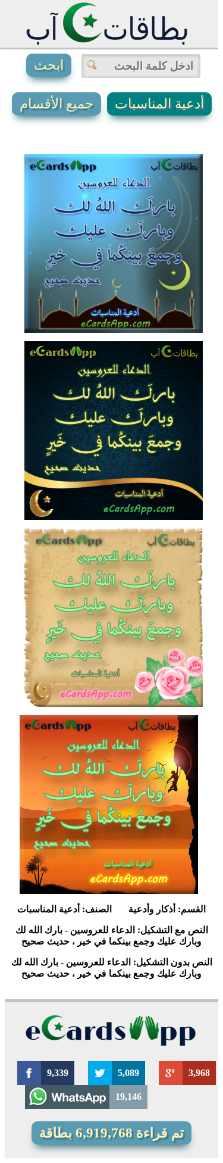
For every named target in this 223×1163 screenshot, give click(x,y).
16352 (99, 294)
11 (162, 855)
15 (167, 294)
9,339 (57, 1073)
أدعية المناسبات (159, 103)
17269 (99, 481)
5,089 (128, 1073)
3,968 (199, 1073)
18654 (99, 668)
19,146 (128, 1097)
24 (167, 481)
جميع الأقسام (56, 103)
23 (167, 668)
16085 (94, 855)
